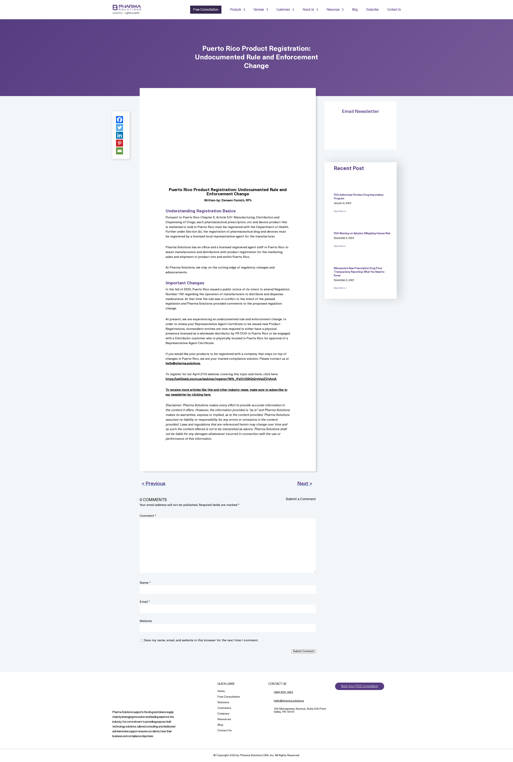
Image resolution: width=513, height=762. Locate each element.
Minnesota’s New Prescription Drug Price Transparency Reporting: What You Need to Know (359, 272)
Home (221, 691)
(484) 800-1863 (283, 692)
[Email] (119, 150)
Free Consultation (205, 9)
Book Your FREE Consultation (359, 686)
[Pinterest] (119, 143)
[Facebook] (119, 119)
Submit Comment (303, 651)
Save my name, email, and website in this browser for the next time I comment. (201, 640)
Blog (355, 9)
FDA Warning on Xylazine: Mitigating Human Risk (362, 233)
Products (235, 9)
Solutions (223, 702)
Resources (333, 9)
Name (145, 583)
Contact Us (394, 9)
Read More (339, 211)
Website (146, 621)
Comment (148, 516)
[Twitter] (119, 127)
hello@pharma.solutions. (183, 363)
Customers (283, 9)
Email (145, 602)
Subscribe (372, 9)
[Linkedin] (119, 135)
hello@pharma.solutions (289, 700)
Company (223, 714)
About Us (308, 9)
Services (259, 9)
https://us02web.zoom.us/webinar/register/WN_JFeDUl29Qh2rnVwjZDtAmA (221, 379)
